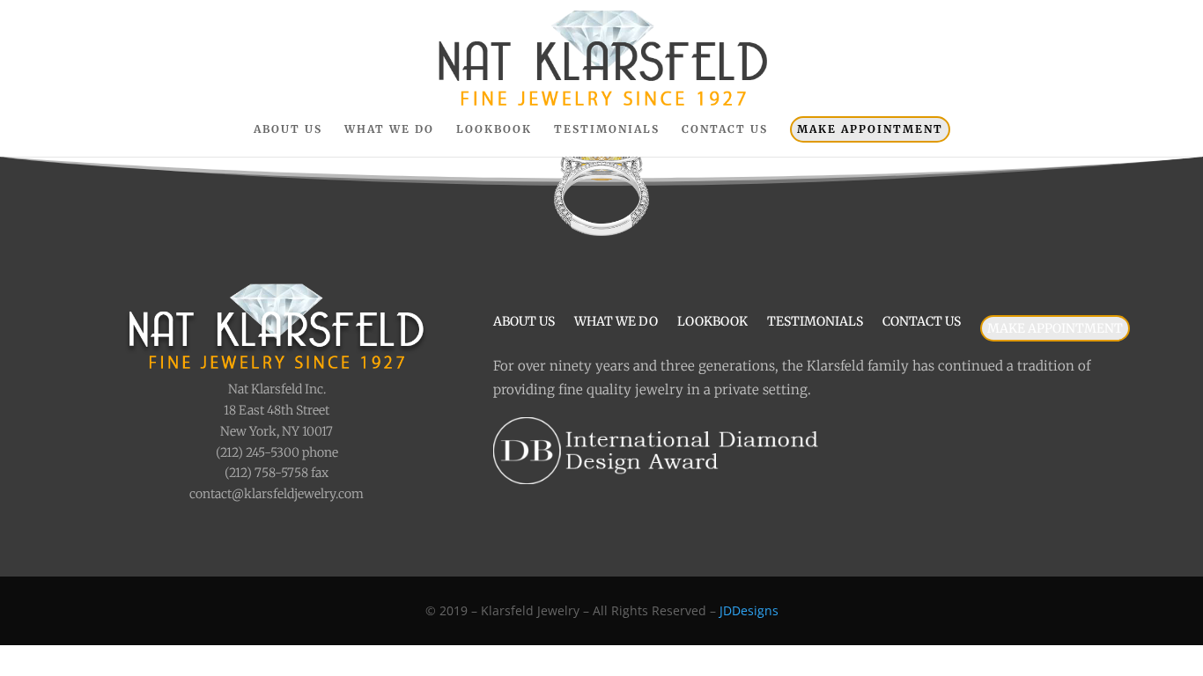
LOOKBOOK (494, 129)
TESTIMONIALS (607, 129)
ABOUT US (288, 129)
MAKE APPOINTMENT (870, 129)
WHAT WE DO (389, 129)
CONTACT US (725, 129)
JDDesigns (749, 610)
